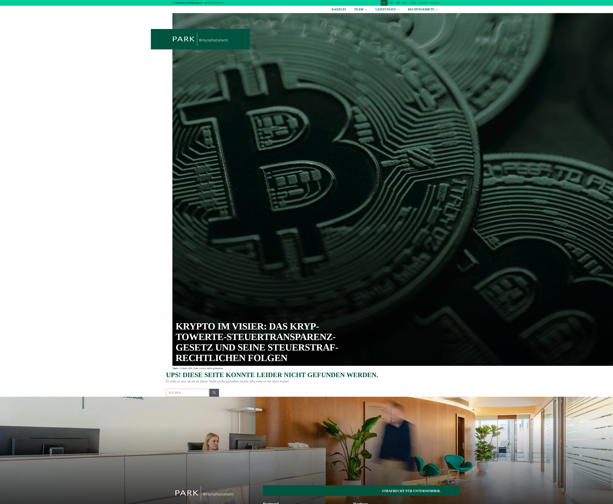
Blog (413, 2)
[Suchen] (214, 393)
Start (175, 368)
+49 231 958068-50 (213, 3)
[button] (7, 497)
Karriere (423, 2)
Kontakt (435, 2)
